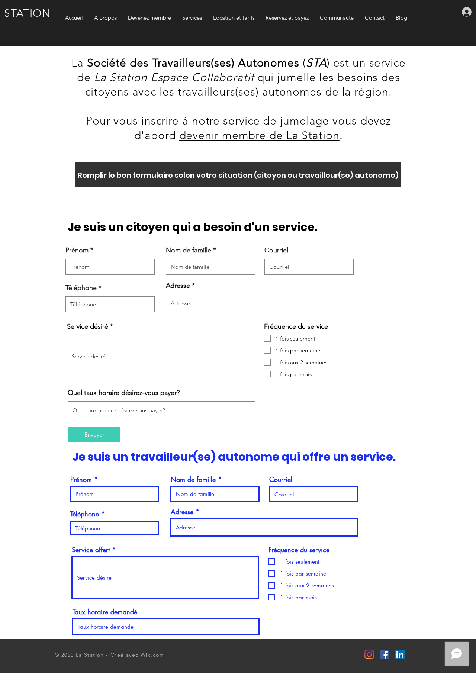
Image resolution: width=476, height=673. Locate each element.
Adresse (178, 285)
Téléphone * (83, 287)
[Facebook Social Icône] (384, 654)
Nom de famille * (191, 250)
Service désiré (87, 326)
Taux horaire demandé (105, 611)
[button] (238, 174)
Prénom (81, 479)
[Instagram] (369, 654)
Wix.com (152, 654)
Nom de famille (193, 479)
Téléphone (84, 514)
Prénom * (79, 250)
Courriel (276, 250)
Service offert (91, 549)
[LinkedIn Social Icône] (400, 654)
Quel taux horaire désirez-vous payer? (124, 392)
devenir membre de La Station (259, 135)
